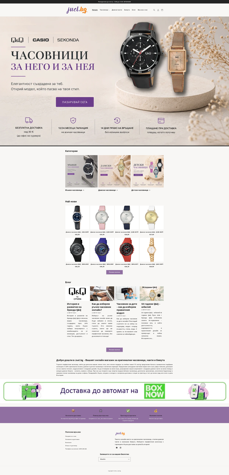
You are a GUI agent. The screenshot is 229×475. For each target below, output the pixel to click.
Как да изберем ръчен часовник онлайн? (101, 306)
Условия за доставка (72, 439)
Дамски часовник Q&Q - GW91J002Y (77, 264)
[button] (105, 10)
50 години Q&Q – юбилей (150, 305)
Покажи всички (114, 272)
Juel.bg (119, 471)
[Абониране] (129, 459)
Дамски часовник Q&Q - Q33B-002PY (151, 232)
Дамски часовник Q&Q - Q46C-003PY (151, 264)
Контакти (68, 442)
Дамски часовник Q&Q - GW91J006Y (102, 264)
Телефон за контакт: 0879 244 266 (76, 449)
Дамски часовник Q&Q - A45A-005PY (77, 232)
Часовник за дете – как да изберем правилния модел (127, 308)
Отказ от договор (71, 445)
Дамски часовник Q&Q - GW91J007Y (126, 264)
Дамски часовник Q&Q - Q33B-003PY (102, 232)
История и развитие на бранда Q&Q (74, 306)
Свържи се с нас (70, 436)
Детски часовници (139, 190)
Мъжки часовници (73, 190)
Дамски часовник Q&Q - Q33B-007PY (126, 232)
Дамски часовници (107, 190)
